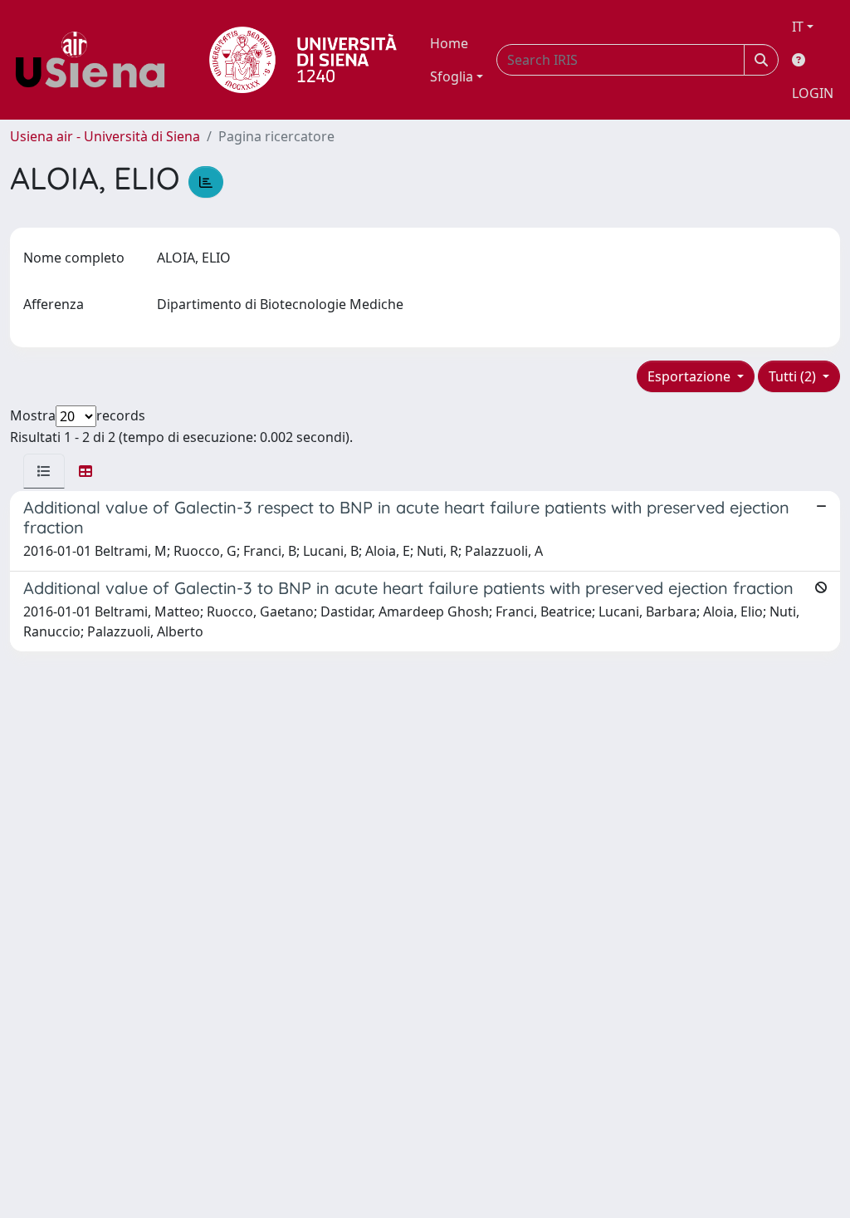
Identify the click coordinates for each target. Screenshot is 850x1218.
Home (449, 43)
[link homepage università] (303, 59)
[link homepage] (96, 59)
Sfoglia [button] (451, 76)
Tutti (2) (794, 376)
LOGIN (812, 93)
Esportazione (690, 376)
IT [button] (798, 26)
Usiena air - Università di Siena (105, 136)
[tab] (44, 471)
